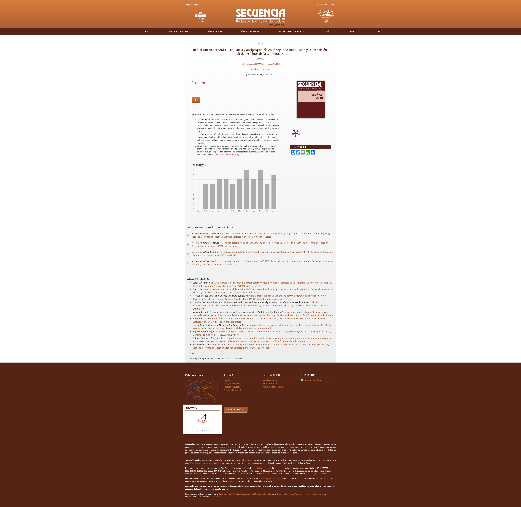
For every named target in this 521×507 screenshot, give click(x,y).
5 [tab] (207, 430)
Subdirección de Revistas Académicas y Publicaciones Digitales (245, 494)
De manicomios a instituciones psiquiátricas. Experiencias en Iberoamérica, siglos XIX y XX (265, 252)
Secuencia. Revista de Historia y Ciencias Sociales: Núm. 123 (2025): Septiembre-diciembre (237, 299)
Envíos (328, 31)
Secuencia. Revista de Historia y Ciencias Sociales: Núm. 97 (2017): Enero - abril (231, 348)
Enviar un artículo (235, 409)
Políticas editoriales (179, 31)
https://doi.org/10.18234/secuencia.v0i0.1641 (261, 64)
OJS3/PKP (213, 497)
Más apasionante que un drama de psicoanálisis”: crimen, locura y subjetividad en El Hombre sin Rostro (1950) (274, 233)
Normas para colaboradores (292, 31)
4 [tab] (204, 430)
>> (193, 353)
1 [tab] (197, 430)
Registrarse (322, 4)
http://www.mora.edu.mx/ (201, 463)
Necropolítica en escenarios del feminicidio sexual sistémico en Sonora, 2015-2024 (290, 325)
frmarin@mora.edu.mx (269, 478)
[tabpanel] (207, 420)
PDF (196, 100)
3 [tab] (202, 430)
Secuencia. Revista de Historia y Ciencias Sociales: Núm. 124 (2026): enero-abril (232, 328)
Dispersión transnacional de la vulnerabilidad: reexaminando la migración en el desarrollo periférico (259, 289)
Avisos (353, 31)
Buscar (378, 31)
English (227, 380)
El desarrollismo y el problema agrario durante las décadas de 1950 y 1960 (247, 318)
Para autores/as (270, 383)
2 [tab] (200, 430)
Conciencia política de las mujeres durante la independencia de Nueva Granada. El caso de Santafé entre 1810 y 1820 (270, 344)
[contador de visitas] (311, 380)
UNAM (189, 497)
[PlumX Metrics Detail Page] (296, 133)
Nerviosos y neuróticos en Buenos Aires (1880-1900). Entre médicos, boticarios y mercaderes (265, 261)
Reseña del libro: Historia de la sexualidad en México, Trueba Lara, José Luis (258, 243)
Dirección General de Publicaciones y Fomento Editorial (300, 494)
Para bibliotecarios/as (273, 387)
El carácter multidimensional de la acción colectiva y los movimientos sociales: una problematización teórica (265, 282)
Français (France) (232, 383)
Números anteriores (250, 31)
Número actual (215, 31)
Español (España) (195, 4)
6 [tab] (209, 430)
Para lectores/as (270, 380)
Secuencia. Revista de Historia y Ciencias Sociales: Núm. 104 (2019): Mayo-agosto (231, 237)
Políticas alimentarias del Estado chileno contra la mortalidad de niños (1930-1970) (286, 295)
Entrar (332, 4)
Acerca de (144, 31)
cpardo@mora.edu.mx (262, 468)
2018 (260, 43)
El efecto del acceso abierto (225, 155)
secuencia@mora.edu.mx (316, 474)
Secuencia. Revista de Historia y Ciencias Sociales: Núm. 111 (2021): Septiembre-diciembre (288, 315)
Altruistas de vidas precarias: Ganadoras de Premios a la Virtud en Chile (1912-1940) (257, 331)
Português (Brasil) (232, 387)
